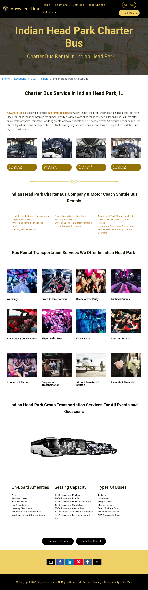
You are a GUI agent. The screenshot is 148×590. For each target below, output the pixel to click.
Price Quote (129, 12)
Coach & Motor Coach (109, 508)
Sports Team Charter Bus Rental (71, 216)
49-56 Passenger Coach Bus (69, 505)
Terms (87, 582)
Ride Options (97, 4)
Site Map (127, 582)
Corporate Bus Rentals (23, 219)
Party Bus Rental (91, 541)
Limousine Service (58, 541)
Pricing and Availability (16, 167)
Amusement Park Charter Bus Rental (116, 216)
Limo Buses (103, 498)
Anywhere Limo (25, 8)
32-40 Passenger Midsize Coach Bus (73, 502)
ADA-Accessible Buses (109, 515)
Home (46, 4)
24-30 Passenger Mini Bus (68, 498)
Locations (61, 4)
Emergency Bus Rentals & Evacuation (116, 226)
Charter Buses (105, 505)
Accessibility (111, 582)
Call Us (129, 4)
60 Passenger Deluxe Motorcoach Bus (74, 512)
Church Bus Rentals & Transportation (73, 223)
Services (78, 4)
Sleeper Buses (105, 502)
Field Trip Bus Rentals (65, 219)
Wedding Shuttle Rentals (24, 229)
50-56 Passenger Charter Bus (69, 508)
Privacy (97, 582)
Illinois (44, 78)
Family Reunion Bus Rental (68, 226)
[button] (51, 562)
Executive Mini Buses (108, 512)
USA (33, 78)
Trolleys (102, 495)
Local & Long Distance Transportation (30, 216)
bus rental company (59, 112)
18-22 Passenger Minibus (67, 495)
